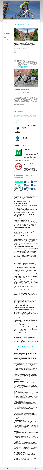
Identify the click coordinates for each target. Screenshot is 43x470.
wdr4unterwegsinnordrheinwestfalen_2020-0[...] (25, 56)
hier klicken (22, 460)
